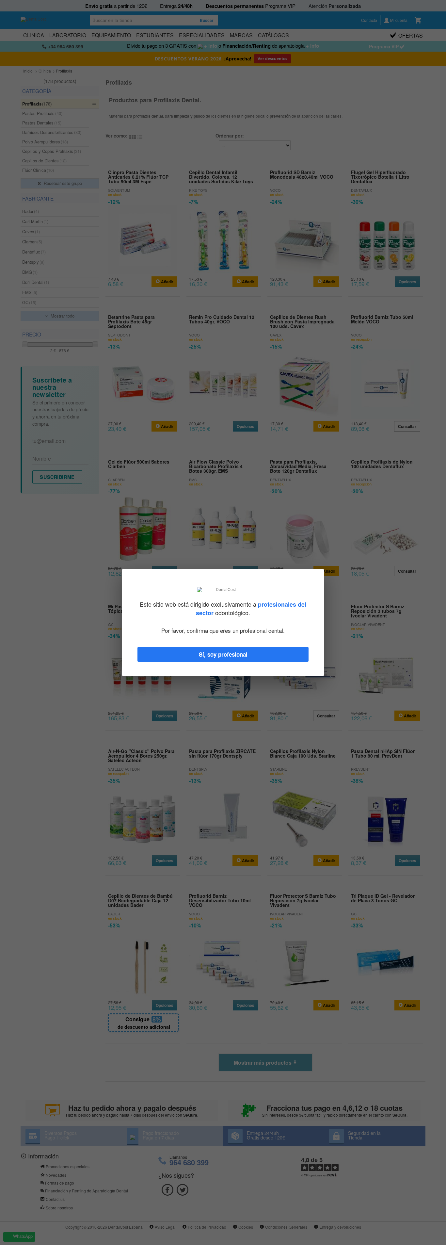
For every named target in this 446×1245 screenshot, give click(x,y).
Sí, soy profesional (223, 654)
